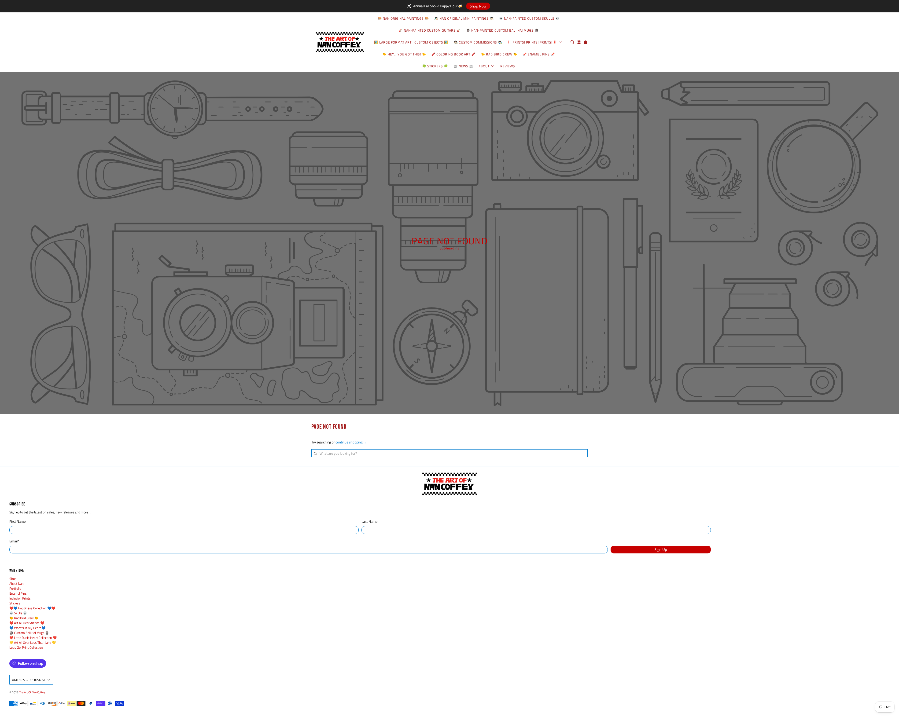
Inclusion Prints (20, 598)
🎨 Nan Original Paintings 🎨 (403, 18)
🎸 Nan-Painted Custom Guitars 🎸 (430, 30)
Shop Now (478, 6)
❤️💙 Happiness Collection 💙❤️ (32, 608)
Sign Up (661, 549)
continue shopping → (351, 442)
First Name (17, 521)
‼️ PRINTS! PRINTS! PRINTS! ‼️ (532, 42)
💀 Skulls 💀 (18, 613)
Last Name (369, 521)
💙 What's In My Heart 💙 (27, 627)
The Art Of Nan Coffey (32, 692)
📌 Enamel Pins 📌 (539, 54)
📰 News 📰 (463, 66)
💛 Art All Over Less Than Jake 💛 (32, 642)
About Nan (16, 583)
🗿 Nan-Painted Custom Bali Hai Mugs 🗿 (502, 30)
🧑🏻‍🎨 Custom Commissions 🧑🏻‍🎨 (478, 42)
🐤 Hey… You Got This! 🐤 (404, 54)
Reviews (507, 66)
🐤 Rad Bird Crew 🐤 (499, 54)
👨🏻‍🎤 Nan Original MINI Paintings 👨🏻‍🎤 (464, 18)
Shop (12, 578)
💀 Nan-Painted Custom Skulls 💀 (529, 18)
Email (14, 541)
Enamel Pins (18, 593)
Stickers (15, 603)
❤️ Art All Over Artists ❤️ (26, 622)
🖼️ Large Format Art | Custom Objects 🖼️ (411, 42)
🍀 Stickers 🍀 (435, 66)
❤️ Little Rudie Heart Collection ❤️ (33, 637)
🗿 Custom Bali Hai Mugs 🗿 (29, 632)
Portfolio (15, 588)
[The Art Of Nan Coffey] (339, 42)
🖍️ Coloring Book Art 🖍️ (453, 54)
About (484, 66)
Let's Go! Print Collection (26, 647)
